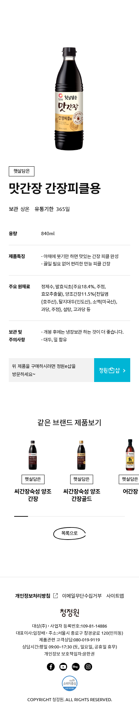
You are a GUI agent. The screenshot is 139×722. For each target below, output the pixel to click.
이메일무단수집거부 (82, 596)
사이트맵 (115, 596)
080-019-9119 (87, 639)
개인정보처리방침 (32, 596)
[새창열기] (51, 667)
